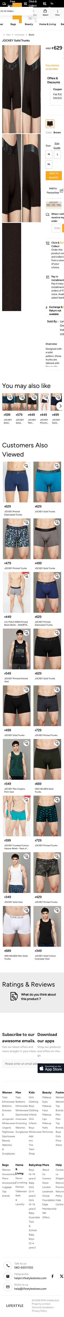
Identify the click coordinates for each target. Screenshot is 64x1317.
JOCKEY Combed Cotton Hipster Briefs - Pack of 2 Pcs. (16, 847)
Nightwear (8, 1131)
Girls (58, 1136)
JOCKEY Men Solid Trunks (32, 421)
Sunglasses (21, 1131)
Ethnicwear (8, 1101)
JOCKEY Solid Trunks (56, 421)
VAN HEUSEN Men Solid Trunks (16, 957)
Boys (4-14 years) (32, 1174)
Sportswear (8, 1136)
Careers (46, 1178)
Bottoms (7, 1106)
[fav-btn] (10, 397)
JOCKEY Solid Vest (13, 902)
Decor (18, 1178)
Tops (4, 1097)
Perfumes (47, 1131)
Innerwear (20, 35)
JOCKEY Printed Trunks (15, 568)
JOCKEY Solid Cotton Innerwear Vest (45, 957)
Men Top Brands (59, 1123)
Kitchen (19, 1186)
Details (53, 203)
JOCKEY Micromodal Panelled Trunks (44, 421)
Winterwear (8, 1123)
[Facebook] (52, 1276)
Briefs (31, 35)
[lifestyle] (15, 1306)
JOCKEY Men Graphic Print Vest (14, 790)
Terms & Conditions (43, 1307)
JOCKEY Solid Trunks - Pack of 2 (8, 421)
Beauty (6, 1140)
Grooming (21, 1123)
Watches (20, 1127)
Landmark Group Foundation (48, 1196)
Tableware (21, 1191)
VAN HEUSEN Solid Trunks (44, 790)
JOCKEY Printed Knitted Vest (16, 680)
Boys (58, 1131)
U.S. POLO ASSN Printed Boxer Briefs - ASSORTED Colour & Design (16, 623)
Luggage (7, 1187)
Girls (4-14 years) (32, 1204)
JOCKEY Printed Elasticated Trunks (13, 513)
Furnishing (21, 1182)
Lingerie (6, 1127)
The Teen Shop (32, 1149)
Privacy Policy (39, 1310)
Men (8, 35)
